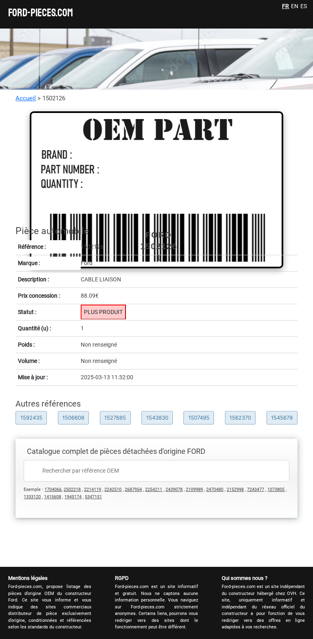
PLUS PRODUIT (103, 312)
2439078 (174, 489)
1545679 (282, 417)
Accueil (25, 98)
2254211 (153, 489)
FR (285, 6)
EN (294, 6)
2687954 (133, 489)
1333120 (32, 497)
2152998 (235, 489)
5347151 (93, 497)
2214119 (92, 489)
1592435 (31, 417)
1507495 (198, 417)
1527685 (115, 417)
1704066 (53, 489)
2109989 (194, 489)
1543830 (157, 417)
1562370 (240, 417)
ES (303, 6)
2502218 (72, 489)
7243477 (255, 489)
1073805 (275, 489)
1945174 (73, 497)
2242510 (112, 489)
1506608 (73, 417)
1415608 (52, 497)
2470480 (214, 489)
